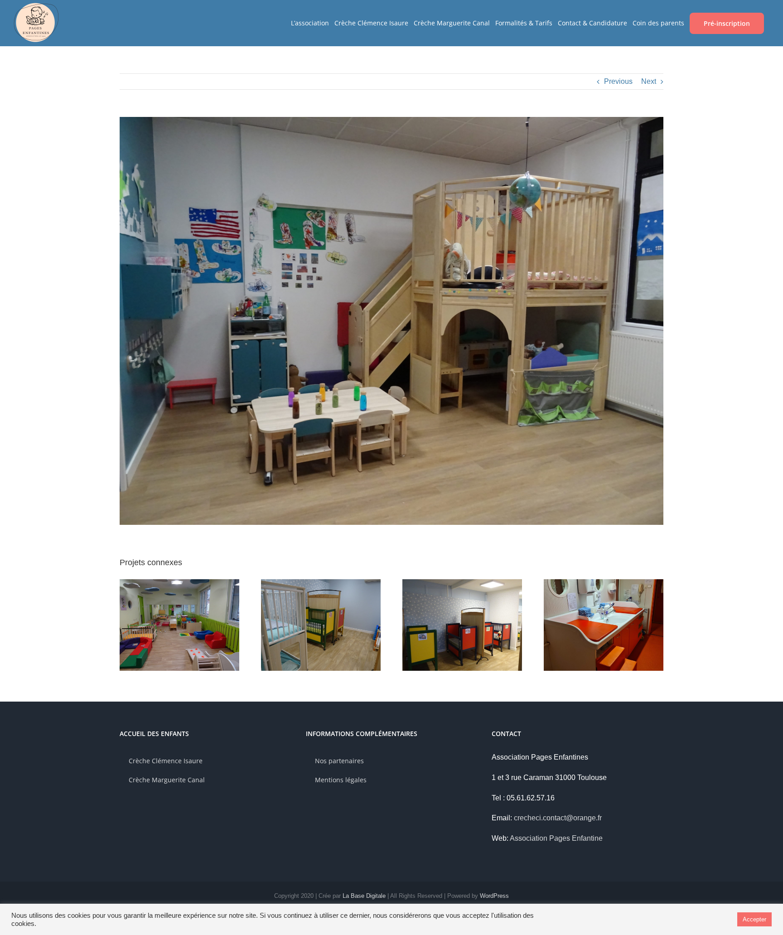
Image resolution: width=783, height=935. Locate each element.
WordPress (494, 895)
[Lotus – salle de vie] (179, 583)
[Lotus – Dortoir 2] (321, 583)
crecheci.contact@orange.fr (558, 818)
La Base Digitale (364, 895)
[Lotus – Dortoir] (462, 583)
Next (648, 81)
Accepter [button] (754, 919)
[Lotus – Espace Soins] (603, 583)
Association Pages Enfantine (556, 838)
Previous (618, 81)
